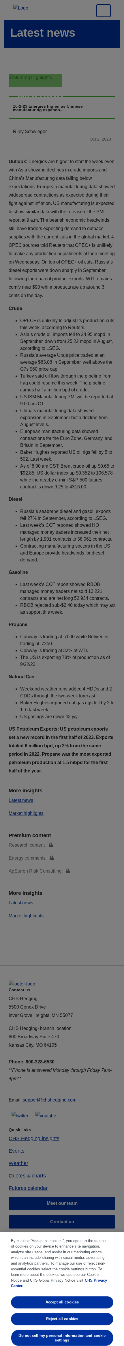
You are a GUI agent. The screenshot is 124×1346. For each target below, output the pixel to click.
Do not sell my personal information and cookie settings (62, 1337)
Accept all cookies (61, 1302)
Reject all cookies (62, 1319)
